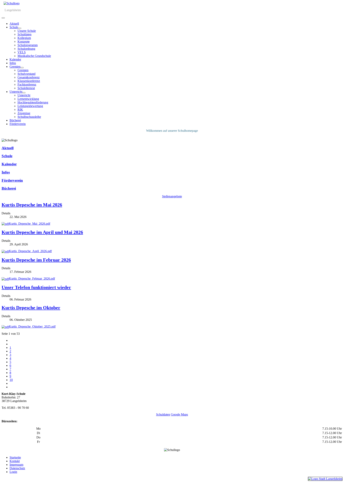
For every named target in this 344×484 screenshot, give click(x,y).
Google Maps (179, 414)
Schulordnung (26, 48)
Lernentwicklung (28, 99)
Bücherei (15, 120)
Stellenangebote (172, 196)
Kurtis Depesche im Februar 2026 (36, 259)
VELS (22, 52)
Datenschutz (17, 468)
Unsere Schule (27, 30)
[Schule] (19, 28)
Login (13, 471)
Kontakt (15, 461)
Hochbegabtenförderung (33, 102)
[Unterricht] (23, 92)
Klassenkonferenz (29, 81)
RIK (20, 109)
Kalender (15, 59)
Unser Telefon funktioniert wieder (36, 287)
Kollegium (24, 38)
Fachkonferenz (27, 84)
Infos (13, 63)
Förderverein (18, 124)
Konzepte (24, 41)
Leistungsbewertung (30, 106)
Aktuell (14, 23)
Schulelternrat (26, 88)
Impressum (16, 464)
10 (11, 380)
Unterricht (16, 91)
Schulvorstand (26, 73)
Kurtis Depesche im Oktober (31, 307)
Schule (14, 27)
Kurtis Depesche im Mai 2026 (32, 204)
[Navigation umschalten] (3, 18)
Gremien (15, 66)
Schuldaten (24, 34)
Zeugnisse (24, 113)
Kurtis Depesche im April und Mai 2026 (42, 232)
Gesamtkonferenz (29, 77)
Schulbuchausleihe (29, 116)
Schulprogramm (28, 45)
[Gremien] (22, 67)
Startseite (15, 457)
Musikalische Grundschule (34, 56)
